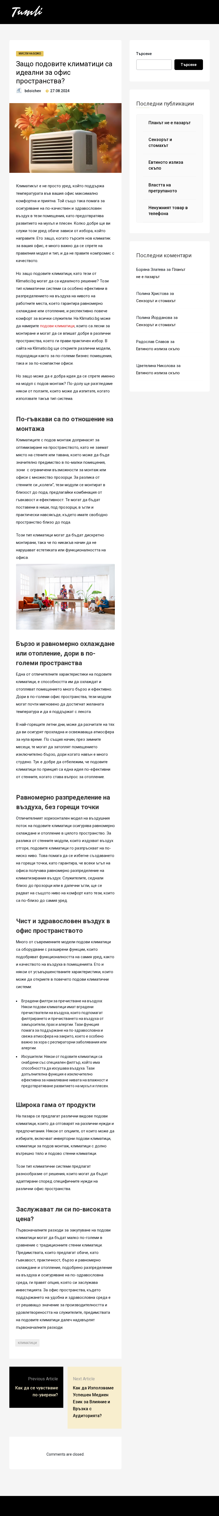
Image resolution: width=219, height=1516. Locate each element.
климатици (27, 1343)
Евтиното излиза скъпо (158, 348)
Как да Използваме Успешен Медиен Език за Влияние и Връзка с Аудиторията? (93, 1401)
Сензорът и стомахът (156, 300)
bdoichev (33, 91)
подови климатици (57, 326)
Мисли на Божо (30, 53)
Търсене (144, 54)
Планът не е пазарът (169, 122)
